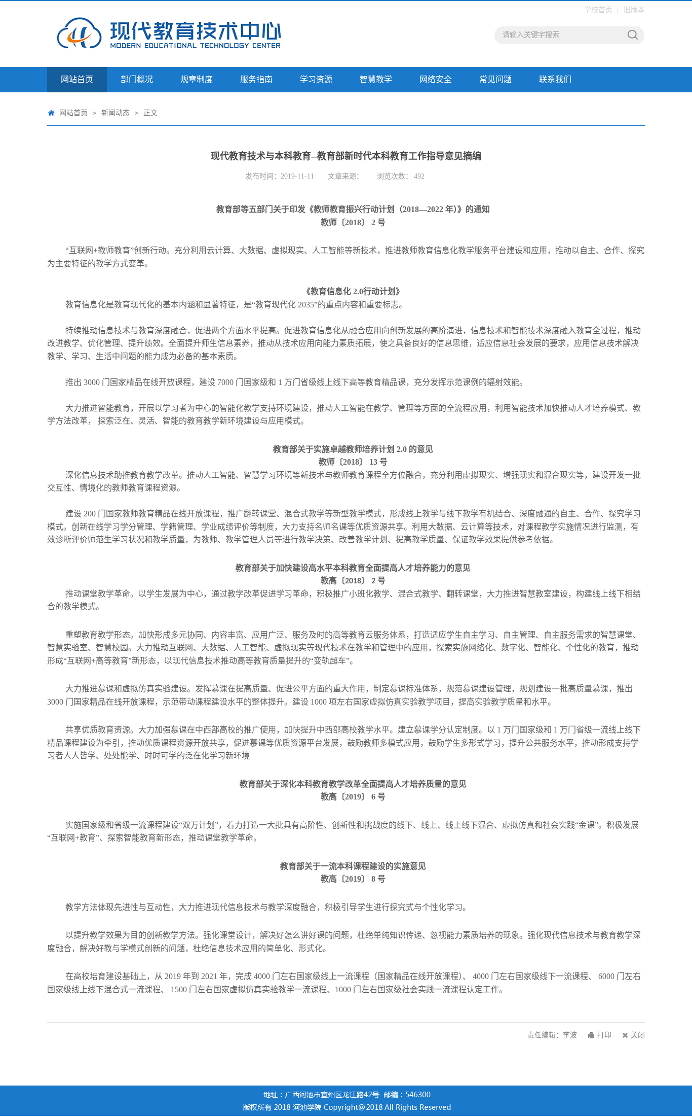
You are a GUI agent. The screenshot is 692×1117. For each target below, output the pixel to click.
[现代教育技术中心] (186, 34)
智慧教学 (376, 79)
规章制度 (196, 79)
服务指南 (256, 79)
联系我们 (555, 79)
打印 (604, 1035)
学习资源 (316, 79)
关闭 (638, 1035)
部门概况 (137, 79)
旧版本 (634, 10)
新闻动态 (115, 113)
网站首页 (77, 79)
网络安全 (435, 79)
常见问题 (495, 79)
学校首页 (598, 10)
